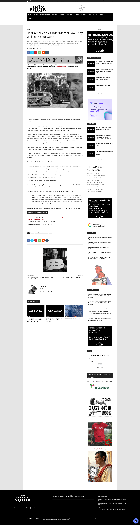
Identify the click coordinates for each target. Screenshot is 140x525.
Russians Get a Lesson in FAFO (72, 318)
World (32, 27)
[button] (111, 23)
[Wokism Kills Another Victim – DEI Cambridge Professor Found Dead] (91, 130)
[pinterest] (48, 291)
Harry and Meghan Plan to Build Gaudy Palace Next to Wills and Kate (104, 71)
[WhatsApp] (39, 52)
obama (43, 232)
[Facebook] (103, 1)
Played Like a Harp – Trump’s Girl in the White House (99, 253)
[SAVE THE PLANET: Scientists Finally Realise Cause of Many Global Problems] (55, 311)
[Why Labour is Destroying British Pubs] (91, 146)
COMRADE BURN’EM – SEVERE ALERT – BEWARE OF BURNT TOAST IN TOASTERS (100, 258)
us (47, 232)
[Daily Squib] (28, 48)
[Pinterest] (110, 1)
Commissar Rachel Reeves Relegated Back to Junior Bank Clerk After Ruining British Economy (99, 295)
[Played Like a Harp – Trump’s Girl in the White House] (91, 88)
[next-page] (30, 325)
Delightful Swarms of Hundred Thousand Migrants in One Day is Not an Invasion (99, 313)
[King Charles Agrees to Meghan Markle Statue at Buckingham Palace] (91, 154)
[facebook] (40, 291)
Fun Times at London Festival (101, 308)
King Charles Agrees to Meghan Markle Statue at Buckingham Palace (104, 153)
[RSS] (30, 508)
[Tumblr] (47, 52)
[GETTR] (108, 1)
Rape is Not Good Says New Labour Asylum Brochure (99, 248)
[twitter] (54, 291)
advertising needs (61, 217)
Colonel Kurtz (33, 48)
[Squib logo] (40, 8)
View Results (100, 367)
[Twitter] (112, 1)
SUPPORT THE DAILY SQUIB (36, 219)
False (91, 361)
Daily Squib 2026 (34, 518)
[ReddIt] (43, 52)
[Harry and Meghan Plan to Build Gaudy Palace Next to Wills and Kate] (91, 72)
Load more (99, 93)
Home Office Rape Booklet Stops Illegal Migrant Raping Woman (100, 238)
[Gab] (106, 1)
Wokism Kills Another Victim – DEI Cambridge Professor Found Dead (104, 129)
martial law (37, 232)
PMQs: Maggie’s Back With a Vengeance (72, 277)
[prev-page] (28, 325)
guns (32, 232)
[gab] (43, 291)
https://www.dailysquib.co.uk (46, 288)
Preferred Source (61, 66)
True (91, 359)
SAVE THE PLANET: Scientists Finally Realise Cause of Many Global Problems (54, 320)
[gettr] (46, 291)
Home (28, 27)
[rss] (51, 291)
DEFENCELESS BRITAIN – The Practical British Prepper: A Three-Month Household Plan (35, 320)
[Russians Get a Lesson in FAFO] (74, 311)
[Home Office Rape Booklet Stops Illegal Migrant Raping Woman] (91, 64)
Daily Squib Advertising (100, 449)
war (50, 232)
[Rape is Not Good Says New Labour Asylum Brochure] (91, 80)
